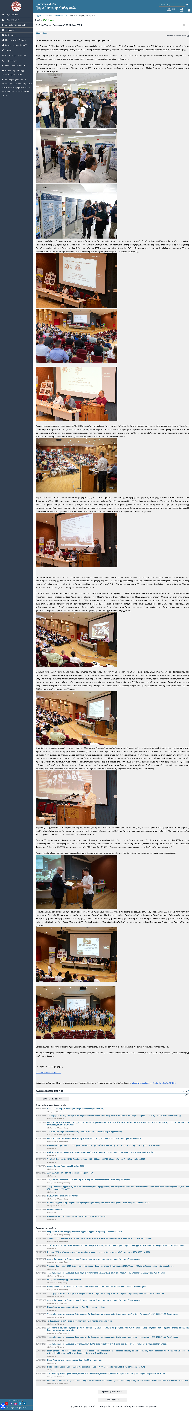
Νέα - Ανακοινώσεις (58, 15)
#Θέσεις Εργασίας (63, 1183)
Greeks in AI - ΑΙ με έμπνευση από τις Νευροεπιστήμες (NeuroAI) (75, 1109)
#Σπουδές (60, 1118)
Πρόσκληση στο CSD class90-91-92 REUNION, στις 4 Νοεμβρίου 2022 (77, 1216)
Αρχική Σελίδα (42, 15)
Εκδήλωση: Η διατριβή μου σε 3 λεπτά (64, 1280)
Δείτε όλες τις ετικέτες (52, 1099)
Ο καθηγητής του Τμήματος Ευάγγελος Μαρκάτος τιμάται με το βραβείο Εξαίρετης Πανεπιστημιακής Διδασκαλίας (98, 1203)
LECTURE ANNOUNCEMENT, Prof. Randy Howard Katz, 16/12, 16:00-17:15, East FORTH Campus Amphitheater (94, 1138)
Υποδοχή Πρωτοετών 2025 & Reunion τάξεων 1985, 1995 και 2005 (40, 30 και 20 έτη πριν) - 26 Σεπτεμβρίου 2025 (96, 1159)
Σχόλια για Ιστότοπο (132, 1406)
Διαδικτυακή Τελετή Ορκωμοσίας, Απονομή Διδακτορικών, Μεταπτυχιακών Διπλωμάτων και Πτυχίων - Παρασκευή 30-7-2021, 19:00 (106, 1374)
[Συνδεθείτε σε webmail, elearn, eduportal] (189, 11)
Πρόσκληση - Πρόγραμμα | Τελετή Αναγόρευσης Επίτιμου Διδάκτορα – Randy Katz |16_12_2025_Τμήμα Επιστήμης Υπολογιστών (103, 1145)
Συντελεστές (117, 1406)
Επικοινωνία (14, 1400)
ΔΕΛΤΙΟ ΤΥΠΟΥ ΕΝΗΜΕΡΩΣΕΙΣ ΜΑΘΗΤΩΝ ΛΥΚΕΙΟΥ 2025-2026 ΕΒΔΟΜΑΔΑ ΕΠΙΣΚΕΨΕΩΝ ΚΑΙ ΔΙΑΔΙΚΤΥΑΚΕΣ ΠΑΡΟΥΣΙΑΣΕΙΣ (99, 1238)
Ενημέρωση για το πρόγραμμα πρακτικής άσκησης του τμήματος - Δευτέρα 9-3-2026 (84, 1232)
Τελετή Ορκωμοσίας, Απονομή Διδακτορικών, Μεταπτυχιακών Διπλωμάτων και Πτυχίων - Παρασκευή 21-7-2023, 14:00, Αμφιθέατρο (106, 1273)
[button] (3, 1406)
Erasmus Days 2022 (55, 1209)
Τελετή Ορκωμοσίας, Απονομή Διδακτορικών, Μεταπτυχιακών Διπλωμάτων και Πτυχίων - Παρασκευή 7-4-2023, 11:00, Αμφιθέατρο (105, 1293)
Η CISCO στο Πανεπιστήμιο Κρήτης (62, 1196)
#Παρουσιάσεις (62, 1128)
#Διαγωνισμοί (52, 1283)
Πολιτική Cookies (149, 1406)
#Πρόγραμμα (61, 1135)
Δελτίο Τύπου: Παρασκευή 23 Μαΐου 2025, (66, 1166)
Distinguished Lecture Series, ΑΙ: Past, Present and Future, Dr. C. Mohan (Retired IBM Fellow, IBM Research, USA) (96, 1367)
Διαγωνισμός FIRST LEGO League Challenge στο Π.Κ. (70, 1173)
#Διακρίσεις (51, 1112)
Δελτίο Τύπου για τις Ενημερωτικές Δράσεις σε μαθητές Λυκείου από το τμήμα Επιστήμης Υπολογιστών (94, 1259)
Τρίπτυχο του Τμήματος (16, 1407)
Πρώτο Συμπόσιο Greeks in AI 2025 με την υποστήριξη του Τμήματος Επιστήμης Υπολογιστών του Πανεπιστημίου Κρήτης (101, 1152)
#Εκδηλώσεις (42, 33)
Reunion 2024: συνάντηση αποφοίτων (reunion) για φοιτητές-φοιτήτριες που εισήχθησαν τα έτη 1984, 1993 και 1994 (98, 1252)
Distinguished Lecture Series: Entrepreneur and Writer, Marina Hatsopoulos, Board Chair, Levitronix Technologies (96, 1287)
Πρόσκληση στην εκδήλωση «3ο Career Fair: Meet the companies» (76, 1307)
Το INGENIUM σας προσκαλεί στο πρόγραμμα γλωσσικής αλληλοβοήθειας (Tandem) (84, 1132)
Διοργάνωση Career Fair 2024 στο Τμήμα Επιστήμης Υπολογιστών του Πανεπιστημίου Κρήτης (88, 1180)
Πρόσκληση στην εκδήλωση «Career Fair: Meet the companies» (74, 1360)
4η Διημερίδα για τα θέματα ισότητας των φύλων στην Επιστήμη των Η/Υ (79, 1321)
